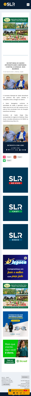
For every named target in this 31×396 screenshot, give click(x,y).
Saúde (21, 72)
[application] (15, 150)
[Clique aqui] (15, 267)
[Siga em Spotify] (4, 160)
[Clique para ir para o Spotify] (15, 208)
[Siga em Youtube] (15, 157)
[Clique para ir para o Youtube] (15, 180)
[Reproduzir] (6, 149)
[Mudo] (20, 150)
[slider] (23, 150)
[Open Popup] (21, 393)
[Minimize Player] (24, 393)
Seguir (9, 157)
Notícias (17, 72)
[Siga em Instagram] (4, 157)
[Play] (14, 393)
